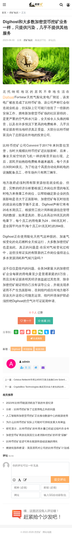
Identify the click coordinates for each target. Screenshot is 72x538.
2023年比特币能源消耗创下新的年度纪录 (29, 403)
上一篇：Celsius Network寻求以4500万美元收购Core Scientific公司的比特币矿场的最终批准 (37, 379)
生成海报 (37, 338)
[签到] (25, 479)
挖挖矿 (36, 4)
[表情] (14, 479)
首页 (4, 12)
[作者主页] (36, 367)
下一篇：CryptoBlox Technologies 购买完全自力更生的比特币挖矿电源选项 (37, 386)
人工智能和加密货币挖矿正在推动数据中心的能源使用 (37, 415)
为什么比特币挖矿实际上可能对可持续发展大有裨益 (36, 422)
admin (26, 361)
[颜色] (19, 479)
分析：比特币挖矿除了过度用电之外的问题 (30, 409)
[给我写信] (43, 367)
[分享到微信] (40, 332)
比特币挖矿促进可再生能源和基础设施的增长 (32, 441)
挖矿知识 (13, 12)
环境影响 (27, 349)
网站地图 (47, 531)
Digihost (8, 97)
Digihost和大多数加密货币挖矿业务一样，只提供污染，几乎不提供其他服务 (35, 27)
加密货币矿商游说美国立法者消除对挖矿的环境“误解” (36, 435)
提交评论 (60, 479)
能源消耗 (40, 349)
